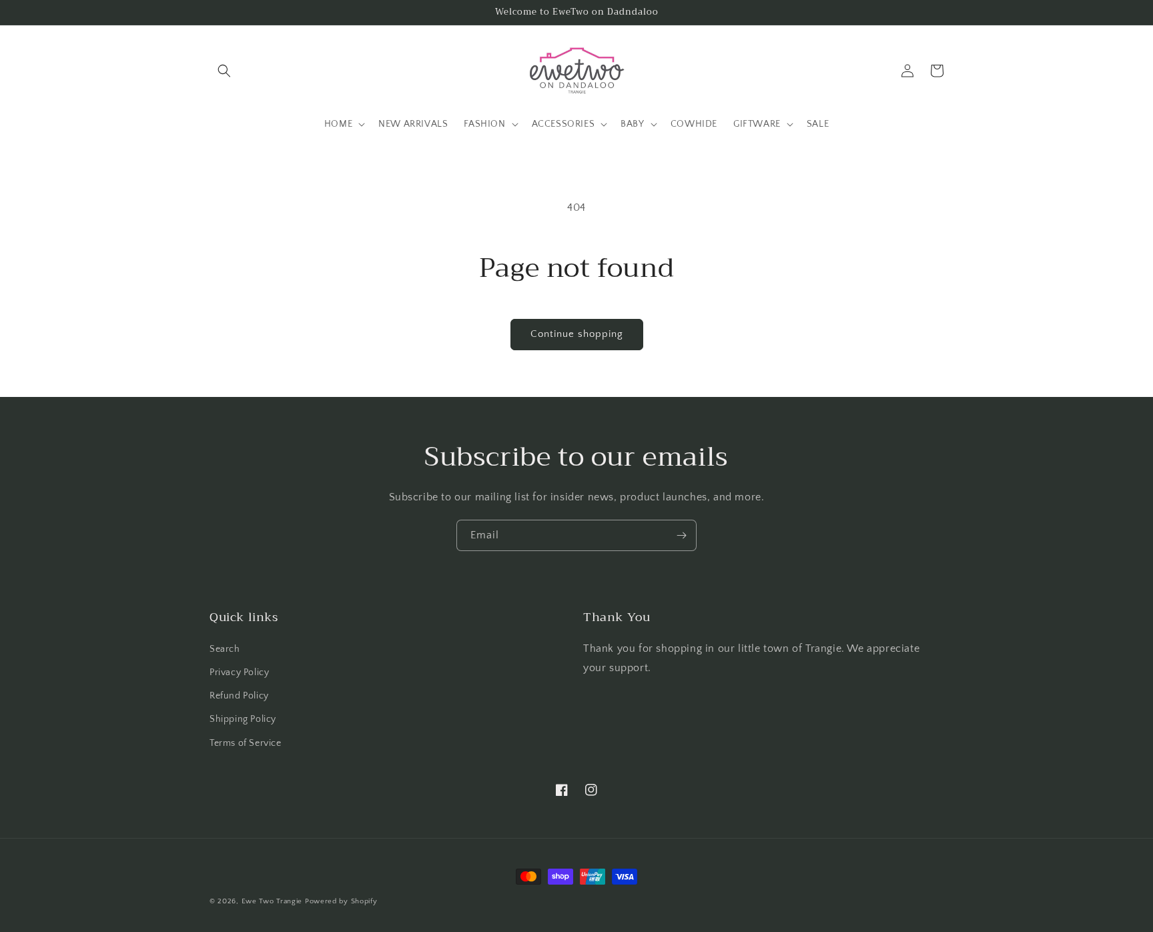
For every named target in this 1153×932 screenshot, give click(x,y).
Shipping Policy (243, 719)
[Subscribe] (681, 535)
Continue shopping (576, 334)
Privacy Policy (239, 672)
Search (225, 649)
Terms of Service (246, 743)
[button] (224, 70)
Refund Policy (239, 695)
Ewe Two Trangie (272, 901)
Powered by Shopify (341, 901)
